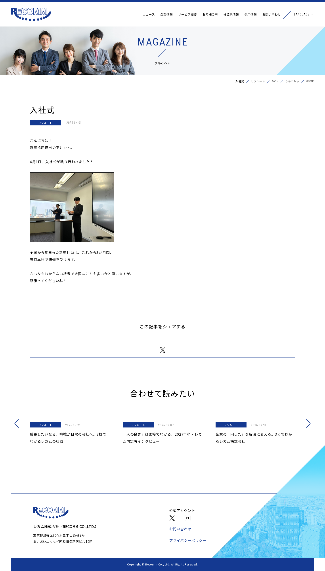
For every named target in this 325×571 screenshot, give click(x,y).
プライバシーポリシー (187, 540)
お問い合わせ (271, 14)
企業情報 (166, 14)
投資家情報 (231, 14)
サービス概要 (187, 14)
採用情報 (250, 14)
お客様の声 (210, 14)
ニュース (149, 14)
